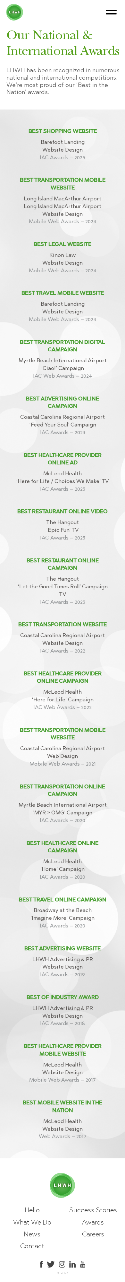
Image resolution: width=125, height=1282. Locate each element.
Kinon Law (62, 255)
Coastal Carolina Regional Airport (62, 417)
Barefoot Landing (63, 142)
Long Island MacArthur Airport (62, 198)
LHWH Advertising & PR (62, 959)
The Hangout (62, 522)
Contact (32, 1246)
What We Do (32, 1222)
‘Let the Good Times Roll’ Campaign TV (63, 594)
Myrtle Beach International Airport (63, 360)
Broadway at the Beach (63, 910)
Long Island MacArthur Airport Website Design (62, 214)
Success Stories (93, 1210)
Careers (93, 1234)
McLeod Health (62, 473)
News (32, 1234)
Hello (32, 1210)
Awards (93, 1222)
